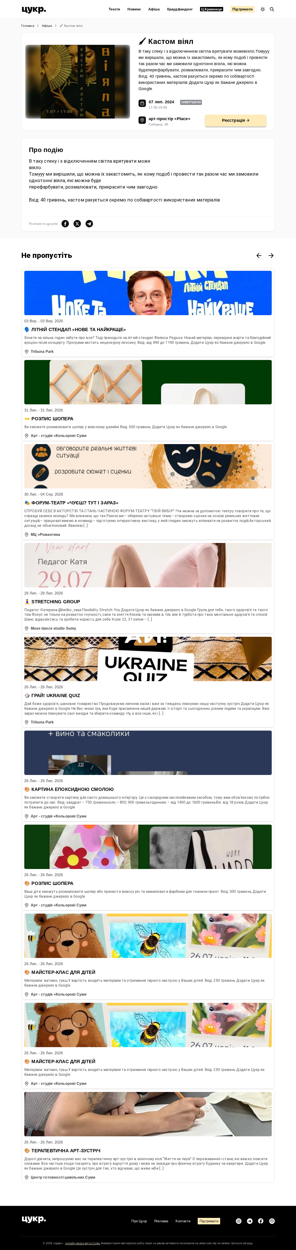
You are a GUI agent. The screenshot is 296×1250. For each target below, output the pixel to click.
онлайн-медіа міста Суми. (82, 1243)
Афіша (154, 9)
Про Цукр (139, 1221)
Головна (27, 25)
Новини (134, 9)
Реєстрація (233, 120)
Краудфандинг (180, 9)
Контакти (183, 1221)
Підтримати (242, 9)
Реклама (161, 1221)
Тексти (114, 9)
